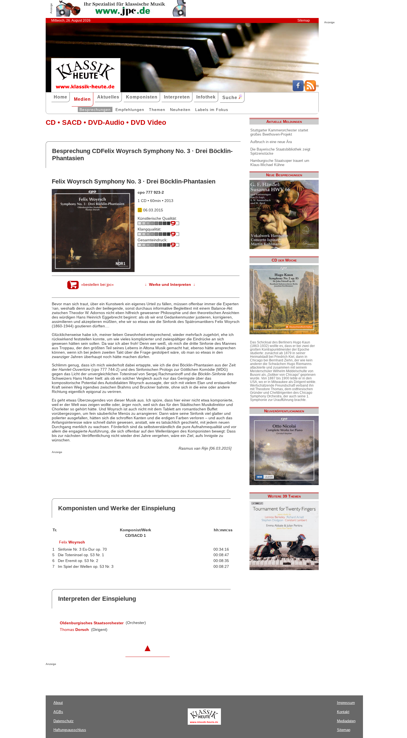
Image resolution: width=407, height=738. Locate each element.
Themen (157, 109)
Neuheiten (180, 109)
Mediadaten (346, 721)
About (58, 703)
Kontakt (343, 712)
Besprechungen (95, 109)
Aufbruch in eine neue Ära (271, 142)
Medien (82, 99)
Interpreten (177, 97)
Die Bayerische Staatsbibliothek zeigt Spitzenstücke (280, 151)
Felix (72, 542)
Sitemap (303, 20)
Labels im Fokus (211, 109)
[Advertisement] (116, 464)
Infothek (206, 97)
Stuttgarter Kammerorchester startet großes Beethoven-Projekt (279, 132)
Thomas (74, 629)
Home (60, 97)
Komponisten (142, 97)
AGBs (58, 712)
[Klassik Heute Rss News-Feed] (310, 90)
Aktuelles (108, 97)
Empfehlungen (129, 109)
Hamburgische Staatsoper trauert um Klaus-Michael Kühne (279, 163)
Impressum (346, 703)
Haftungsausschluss (69, 730)
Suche (230, 97)
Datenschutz (63, 721)
